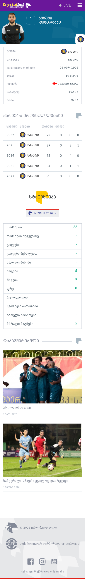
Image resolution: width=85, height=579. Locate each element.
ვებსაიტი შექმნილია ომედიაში (42, 571)
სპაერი (72, 51)
